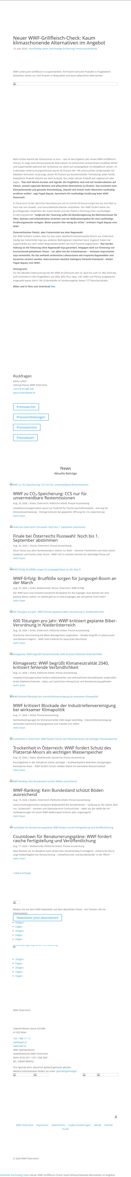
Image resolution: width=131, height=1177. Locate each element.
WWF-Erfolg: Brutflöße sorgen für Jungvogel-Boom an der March (64, 580)
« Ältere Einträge (22, 873)
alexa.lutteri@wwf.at (24, 392)
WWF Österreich (25, 1125)
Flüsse (33, 545)
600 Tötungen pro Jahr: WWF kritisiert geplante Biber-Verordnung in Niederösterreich (65, 623)
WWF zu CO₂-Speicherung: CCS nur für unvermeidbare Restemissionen (50, 496)
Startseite (5, 1175)
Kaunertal (57, 757)
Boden (33, 799)
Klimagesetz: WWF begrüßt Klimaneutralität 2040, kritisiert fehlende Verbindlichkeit (61, 665)
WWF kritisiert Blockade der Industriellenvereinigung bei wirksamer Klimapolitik (64, 707)
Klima (33, 503)
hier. (53, 286)
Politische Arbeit (58, 503)
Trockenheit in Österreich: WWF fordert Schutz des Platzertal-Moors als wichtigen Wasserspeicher (62, 750)
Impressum (42, 1125)
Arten (33, 588)
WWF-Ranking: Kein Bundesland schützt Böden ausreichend (58, 792)
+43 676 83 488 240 (23, 388)
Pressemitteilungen (31, 417)
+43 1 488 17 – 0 (21, 1038)
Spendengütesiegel (66, 1071)
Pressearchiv (26, 407)
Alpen (33, 757)
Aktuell (97, 1125)
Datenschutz (58, 1125)
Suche (65, 1128)
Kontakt (108, 1125)
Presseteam (25, 437)
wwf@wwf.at (20, 1042)
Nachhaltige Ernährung (61, 48)
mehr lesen (19, 515)
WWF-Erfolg (78, 588)
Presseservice (27, 427)
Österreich (42, 503)
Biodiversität (43, 588)
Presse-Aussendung (86, 48)
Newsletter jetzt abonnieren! (37, 918)
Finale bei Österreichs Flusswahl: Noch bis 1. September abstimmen (56, 538)
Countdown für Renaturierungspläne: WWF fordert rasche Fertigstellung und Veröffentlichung (62, 838)
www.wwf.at (19, 1045)
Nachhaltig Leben (38, 48)
